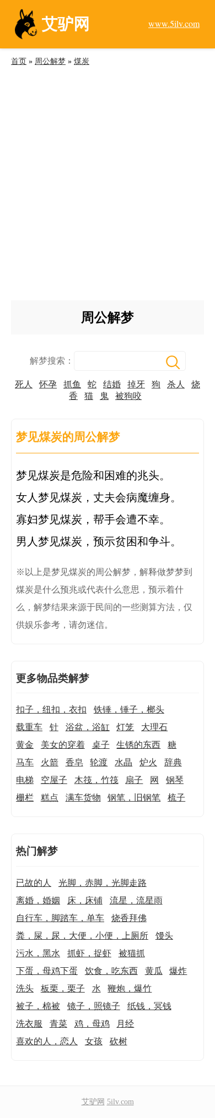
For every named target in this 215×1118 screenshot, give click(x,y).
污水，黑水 (38, 953)
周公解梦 (50, 61)
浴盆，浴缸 (88, 727)
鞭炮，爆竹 (130, 988)
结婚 (112, 384)
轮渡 (99, 762)
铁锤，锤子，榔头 (129, 709)
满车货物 (83, 797)
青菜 (58, 1023)
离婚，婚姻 (38, 900)
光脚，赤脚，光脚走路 (102, 882)
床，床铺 (85, 900)
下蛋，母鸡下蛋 (47, 970)
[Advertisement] (107, 187)
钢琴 (175, 780)
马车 (25, 762)
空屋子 (54, 780)
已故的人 (33, 882)
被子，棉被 (38, 1006)
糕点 (49, 797)
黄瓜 (154, 970)
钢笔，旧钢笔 (134, 797)
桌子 (101, 744)
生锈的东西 (138, 744)
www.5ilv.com (174, 23)
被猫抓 (132, 953)
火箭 (49, 762)
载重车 (29, 727)
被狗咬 (128, 396)
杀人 (176, 384)
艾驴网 (93, 1102)
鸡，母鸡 (92, 1023)
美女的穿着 (63, 744)
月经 (125, 1023)
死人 (24, 384)
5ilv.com (120, 1102)
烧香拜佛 (129, 918)
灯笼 (125, 727)
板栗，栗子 (63, 988)
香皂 (74, 762)
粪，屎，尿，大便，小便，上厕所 (82, 935)
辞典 (173, 762)
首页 (18, 61)
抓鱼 (72, 384)
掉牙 (136, 384)
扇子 (134, 780)
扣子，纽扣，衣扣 (51, 709)
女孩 (94, 1041)
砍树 (118, 1041)
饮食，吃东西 (111, 970)
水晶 (123, 762)
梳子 (176, 797)
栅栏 (25, 797)
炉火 (148, 762)
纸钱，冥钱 (149, 1006)
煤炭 (81, 61)
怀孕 (48, 384)
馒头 (164, 935)
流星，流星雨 (136, 900)
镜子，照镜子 (93, 1006)
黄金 (25, 744)
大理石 (154, 727)
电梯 (25, 780)
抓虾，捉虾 (89, 953)
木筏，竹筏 (96, 780)
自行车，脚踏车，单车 (60, 918)
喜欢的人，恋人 (47, 1041)
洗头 (25, 988)
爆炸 (178, 970)
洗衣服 (29, 1023)
